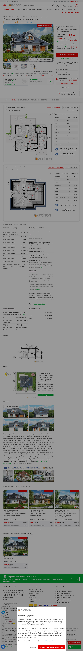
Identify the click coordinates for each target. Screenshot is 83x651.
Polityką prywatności (50, 641)
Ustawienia (33, 647)
